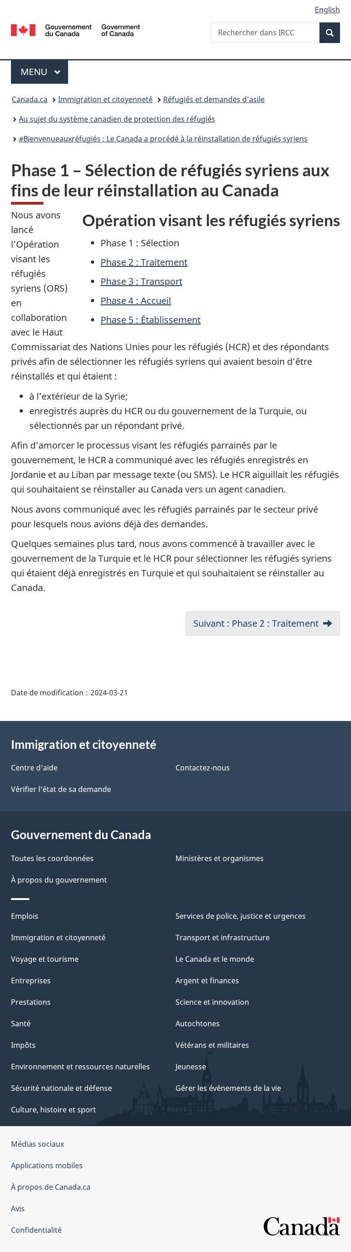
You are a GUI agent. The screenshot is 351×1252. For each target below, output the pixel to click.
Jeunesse (191, 1067)
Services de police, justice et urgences (241, 916)
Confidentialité (36, 1230)
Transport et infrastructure (223, 937)
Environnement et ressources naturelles (80, 1067)
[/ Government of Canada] (75, 29)
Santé (21, 1024)
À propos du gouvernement (59, 880)
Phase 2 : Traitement (144, 262)
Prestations (31, 1002)
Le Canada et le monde (215, 959)
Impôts (23, 1045)
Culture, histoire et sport (53, 1110)
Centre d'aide (34, 768)
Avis (18, 1208)
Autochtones (198, 1024)
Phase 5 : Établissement (151, 320)
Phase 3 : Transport (141, 281)
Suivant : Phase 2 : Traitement (256, 623)
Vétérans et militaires (212, 1045)
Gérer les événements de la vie (228, 1088)
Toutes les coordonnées (52, 858)
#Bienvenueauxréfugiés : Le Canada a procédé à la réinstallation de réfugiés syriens (163, 139)
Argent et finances (207, 981)
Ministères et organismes (220, 858)
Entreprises (31, 981)
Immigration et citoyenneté (105, 99)
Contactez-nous (203, 768)
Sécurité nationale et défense (61, 1088)
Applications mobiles (47, 1165)
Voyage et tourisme (45, 959)
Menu (44, 71)
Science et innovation (212, 1002)
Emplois (24, 916)
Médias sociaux (37, 1144)
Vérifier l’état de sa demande (61, 789)
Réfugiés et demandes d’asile (214, 99)
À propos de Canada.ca (50, 1187)
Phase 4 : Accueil (136, 300)
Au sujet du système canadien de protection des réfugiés (117, 119)
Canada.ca (30, 99)
